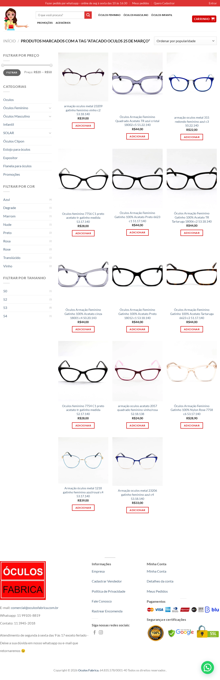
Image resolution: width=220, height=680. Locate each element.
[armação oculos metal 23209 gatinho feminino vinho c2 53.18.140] (83, 77)
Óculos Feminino (109, 15)
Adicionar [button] (83, 125)
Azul (6, 199)
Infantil (8, 124)
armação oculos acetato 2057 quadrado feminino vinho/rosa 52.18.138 (137, 410)
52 (5, 299)
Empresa (98, 571)
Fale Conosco (102, 601)
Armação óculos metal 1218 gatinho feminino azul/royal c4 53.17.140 (83, 492)
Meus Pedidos (157, 591)
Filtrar (11, 72)
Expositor (10, 158)
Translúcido (11, 258)
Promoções (45, 22)
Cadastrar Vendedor (107, 581)
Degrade (9, 208)
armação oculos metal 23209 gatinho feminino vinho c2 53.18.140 (83, 110)
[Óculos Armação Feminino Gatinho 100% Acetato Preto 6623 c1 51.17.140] (137, 178)
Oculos (8, 100)
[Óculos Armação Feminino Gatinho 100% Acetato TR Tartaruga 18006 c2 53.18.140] (192, 179)
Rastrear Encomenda (107, 611)
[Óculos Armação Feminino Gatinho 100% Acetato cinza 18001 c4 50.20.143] (83, 275)
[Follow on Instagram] (101, 632)
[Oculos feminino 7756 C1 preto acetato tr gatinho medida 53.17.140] (83, 179)
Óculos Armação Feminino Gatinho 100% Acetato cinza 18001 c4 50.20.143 (83, 313)
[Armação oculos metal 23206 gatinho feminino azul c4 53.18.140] (137, 461)
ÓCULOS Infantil (161, 15)
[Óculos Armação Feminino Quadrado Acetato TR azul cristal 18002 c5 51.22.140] (137, 82)
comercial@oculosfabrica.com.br (34, 608)
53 (5, 307)
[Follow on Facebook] (95, 632)
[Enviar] (88, 15)
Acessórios (63, 22)
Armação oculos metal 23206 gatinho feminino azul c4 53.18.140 (137, 494)
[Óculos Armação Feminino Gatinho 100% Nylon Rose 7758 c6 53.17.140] (192, 371)
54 (5, 316)
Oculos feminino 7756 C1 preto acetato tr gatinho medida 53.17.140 (83, 217)
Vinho (7, 266)
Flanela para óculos (17, 166)
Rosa (7, 241)
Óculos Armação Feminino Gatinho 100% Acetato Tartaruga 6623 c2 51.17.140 (192, 313)
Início (9, 41)
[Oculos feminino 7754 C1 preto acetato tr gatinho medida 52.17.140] (83, 371)
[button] (207, 667)
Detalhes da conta (160, 581)
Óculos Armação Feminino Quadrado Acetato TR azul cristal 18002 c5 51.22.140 (137, 121)
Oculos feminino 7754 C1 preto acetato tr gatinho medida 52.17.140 (83, 410)
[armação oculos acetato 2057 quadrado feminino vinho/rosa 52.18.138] (137, 371)
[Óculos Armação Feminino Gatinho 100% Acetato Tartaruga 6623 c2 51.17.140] (192, 275)
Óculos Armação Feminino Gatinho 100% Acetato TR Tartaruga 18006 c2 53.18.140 (192, 217)
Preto (7, 233)
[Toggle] (50, 107)
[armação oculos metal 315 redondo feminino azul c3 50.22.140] (192, 83)
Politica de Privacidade (108, 591)
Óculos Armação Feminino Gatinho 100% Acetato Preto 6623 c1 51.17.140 (137, 217)
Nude (7, 224)
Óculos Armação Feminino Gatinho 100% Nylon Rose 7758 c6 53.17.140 (192, 410)
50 (5, 291)
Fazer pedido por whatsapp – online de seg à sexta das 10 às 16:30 (86, 3)
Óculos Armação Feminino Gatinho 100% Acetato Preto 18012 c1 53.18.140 (137, 313)
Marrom (9, 216)
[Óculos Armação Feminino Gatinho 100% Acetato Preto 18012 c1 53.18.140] (137, 275)
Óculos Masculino (136, 15)
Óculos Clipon (13, 141)
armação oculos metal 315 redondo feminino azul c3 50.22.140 (191, 121)
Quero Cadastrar (164, 3)
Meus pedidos (140, 3)
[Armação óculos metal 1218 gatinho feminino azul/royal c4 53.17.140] (83, 460)
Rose (7, 249)
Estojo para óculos (16, 149)
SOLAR (8, 133)
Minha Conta (156, 571)
